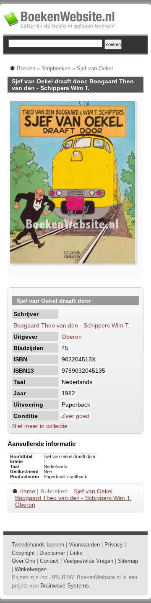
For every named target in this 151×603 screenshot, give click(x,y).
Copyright (23, 553)
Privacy (113, 544)
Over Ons (23, 561)
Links (76, 553)
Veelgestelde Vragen (88, 561)
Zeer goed (75, 415)
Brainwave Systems (64, 585)
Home (27, 491)
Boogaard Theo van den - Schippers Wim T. (71, 325)
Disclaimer (52, 553)
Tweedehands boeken (38, 544)
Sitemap (128, 561)
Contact (49, 561)
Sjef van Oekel (93, 491)
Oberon (72, 336)
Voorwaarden (84, 544)
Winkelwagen (31, 569)
